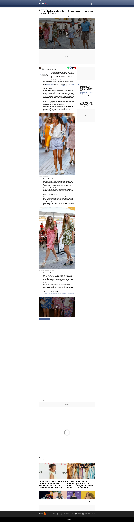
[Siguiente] (94, 1)
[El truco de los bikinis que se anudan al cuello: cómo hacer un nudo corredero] (88, 495)
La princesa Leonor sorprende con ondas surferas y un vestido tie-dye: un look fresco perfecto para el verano (86, 97)
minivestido (71, 84)
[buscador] (94, 4)
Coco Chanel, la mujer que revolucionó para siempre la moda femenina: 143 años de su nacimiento (45, 502)
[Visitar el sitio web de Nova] (65, 514)
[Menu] (94, 6)
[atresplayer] (89, 4)
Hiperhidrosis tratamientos (86, 0)
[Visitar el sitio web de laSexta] (57, 514)
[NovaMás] (47, 3)
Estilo (48, 319)
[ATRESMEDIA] (42, 514)
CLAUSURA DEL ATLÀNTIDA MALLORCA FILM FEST (85, 84)
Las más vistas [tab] (81, 81)
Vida (43, 459)
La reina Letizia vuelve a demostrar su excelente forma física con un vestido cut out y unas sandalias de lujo (86, 88)
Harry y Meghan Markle (58, 0)
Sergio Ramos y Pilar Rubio (50, 0)
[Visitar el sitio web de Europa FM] (79, 514)
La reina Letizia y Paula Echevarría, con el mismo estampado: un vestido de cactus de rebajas (45, 75)
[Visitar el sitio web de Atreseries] (72, 514)
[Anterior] (45, 1)
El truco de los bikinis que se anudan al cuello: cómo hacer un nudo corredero (87, 502)
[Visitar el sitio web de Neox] (61, 514)
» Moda (43, 400)
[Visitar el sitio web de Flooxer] (93, 514)
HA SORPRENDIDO (83, 101)
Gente (40, 459)
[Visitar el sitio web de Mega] (68, 514)
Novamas (40, 400)
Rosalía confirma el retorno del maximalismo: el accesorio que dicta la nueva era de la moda (73, 502)
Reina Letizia (42, 319)
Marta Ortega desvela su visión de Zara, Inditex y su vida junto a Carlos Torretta (59, 502)
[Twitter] (42, 68)
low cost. (59, 79)
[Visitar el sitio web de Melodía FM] (83, 514)
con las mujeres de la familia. (61, 85)
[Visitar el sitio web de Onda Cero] (76, 514)
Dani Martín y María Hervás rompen (68, 0)
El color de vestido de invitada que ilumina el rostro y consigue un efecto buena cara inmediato (80, 484)
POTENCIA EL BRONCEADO (72, 479)
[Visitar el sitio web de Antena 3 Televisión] (54, 514)
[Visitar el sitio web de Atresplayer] (88, 514)
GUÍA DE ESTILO (42, 479)
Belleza (46, 459)
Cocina (53, 459)
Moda (41, 458)
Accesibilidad (69, 519)
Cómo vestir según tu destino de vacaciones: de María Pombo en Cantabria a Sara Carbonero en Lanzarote (52, 484)
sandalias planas (50, 84)
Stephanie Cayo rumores (78, 0)
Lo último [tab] (89, 81)
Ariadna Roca (44, 67)
